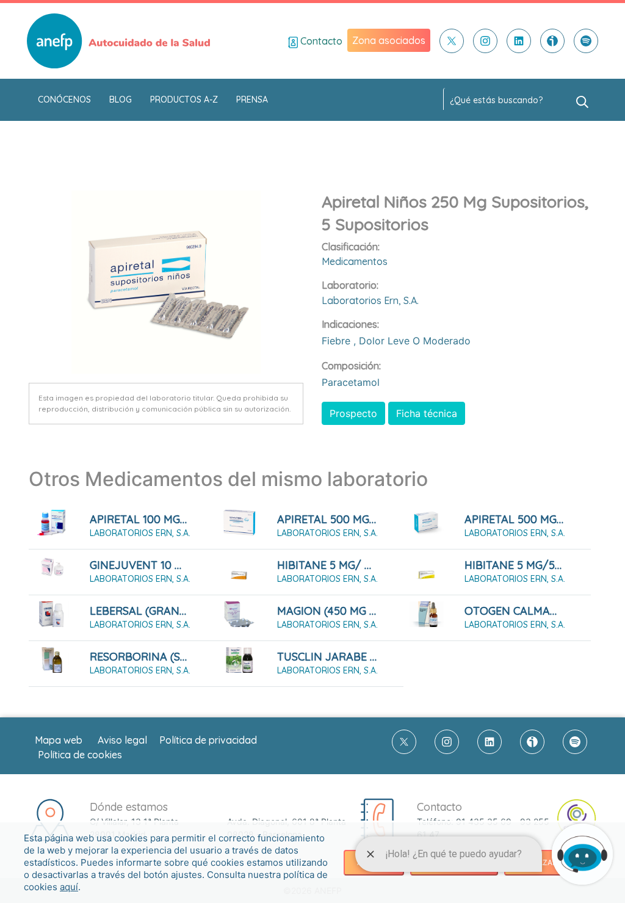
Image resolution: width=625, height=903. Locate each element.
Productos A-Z (184, 99)
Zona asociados (388, 40)
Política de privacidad (208, 740)
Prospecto (353, 413)
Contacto (320, 41)
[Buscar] (582, 100)
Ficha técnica (426, 413)
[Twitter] (451, 41)
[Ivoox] (552, 41)
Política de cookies (80, 755)
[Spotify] (586, 41)
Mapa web (58, 740)
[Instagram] (485, 41)
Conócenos (64, 99)
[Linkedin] (519, 41)
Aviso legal (122, 740)
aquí (69, 887)
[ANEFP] (118, 40)
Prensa (252, 99)
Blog (120, 99)
